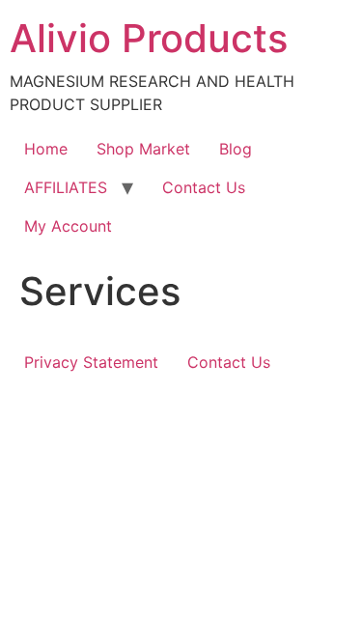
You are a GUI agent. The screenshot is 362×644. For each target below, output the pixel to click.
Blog (235, 148)
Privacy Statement (91, 362)
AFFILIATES (65, 187)
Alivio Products (149, 38)
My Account (68, 226)
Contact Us (203, 187)
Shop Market (143, 148)
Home (46, 148)
